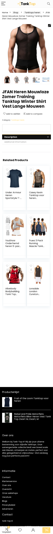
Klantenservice (9, 481)
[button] (49, 25)
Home (5, 12)
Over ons (6, 485)
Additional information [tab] (15, 142)
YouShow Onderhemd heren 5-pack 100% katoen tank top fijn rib (13, 247)
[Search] (48, 3)
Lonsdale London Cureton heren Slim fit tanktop (36, 294)
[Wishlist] (20, 530)
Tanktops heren (32, 12)
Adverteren (7, 509)
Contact (6, 477)
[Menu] (3, 3)
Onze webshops (10, 493)
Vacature (6, 497)
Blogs (4, 501)
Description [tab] (10, 137)
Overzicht (7, 489)
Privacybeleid (8, 505)
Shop (15, 12)
